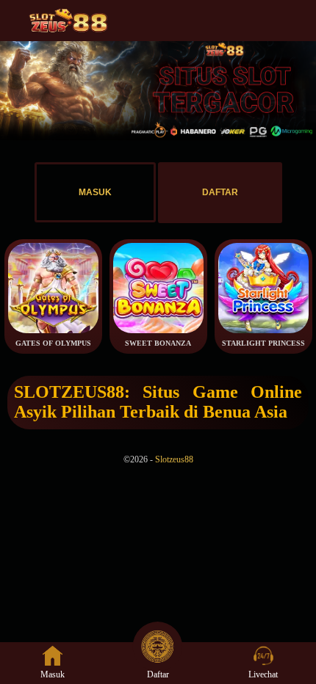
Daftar (158, 674)
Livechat (263, 674)
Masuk (52, 674)
